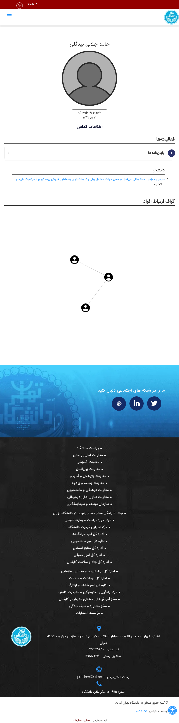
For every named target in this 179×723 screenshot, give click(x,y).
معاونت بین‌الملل (88, 469)
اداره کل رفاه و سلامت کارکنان (88, 562)
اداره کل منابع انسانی (88, 548)
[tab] (88, 153)
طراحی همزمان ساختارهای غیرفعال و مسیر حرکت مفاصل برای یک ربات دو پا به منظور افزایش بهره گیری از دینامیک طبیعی (90, 179)
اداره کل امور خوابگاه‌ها (88, 534)
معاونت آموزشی (87, 462)
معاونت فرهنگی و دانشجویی (88, 490)
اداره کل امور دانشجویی (88, 541)
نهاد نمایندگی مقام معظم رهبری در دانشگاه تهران (88, 513)
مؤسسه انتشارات (88, 613)
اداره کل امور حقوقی (88, 555)
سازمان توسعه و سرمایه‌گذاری (88, 504)
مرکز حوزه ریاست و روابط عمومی (88, 520)
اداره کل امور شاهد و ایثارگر (88, 585)
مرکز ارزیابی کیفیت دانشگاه (88, 527)
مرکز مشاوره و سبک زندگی (88, 606)
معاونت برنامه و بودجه (88, 483)
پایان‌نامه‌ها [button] (158, 153)
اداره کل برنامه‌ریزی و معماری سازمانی (88, 571)
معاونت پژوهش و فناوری (88, 476)
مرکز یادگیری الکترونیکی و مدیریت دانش (88, 592)
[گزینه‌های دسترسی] (172, 711)
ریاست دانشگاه (88, 448)
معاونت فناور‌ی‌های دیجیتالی (88, 497)
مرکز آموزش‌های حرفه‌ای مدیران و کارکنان (88, 599)
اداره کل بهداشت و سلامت (88, 578)
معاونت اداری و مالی (88, 455)
